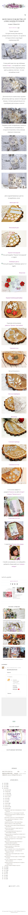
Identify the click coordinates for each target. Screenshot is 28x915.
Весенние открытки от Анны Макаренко (14, 817)
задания (4, 775)
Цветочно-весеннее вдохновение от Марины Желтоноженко (13, 842)
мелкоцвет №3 (14, 202)
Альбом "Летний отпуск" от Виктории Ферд (15, 837)
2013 (5, 877)
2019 (5, 867)
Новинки (11, 492)
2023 (5, 783)
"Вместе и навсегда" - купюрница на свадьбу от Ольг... (13, 851)
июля (6, 798)
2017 (5, 870)
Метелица (14, 417)
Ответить (9, 672)
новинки (9, 775)
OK (8, 667)
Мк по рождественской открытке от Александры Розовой (13, 831)
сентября (7, 795)
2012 (5, 878)
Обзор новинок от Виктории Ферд (13, 823)
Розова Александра (18, 544)
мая (6, 801)
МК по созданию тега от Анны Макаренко (15, 849)
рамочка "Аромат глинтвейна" (14, 325)
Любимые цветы (14, 261)
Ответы (10, 676)
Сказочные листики (14, 518)
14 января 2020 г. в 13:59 (15, 667)
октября (7, 793)
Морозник (22, 273)
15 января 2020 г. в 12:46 (16, 683)
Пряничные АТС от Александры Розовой (14, 813)
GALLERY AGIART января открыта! (12, 865)
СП (25, 771)
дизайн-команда (22, 773)
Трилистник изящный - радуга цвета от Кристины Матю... (14, 828)
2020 (5, 788)
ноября (7, 791)
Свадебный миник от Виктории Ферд (13, 822)
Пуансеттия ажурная (14, 253)
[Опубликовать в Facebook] (10, 584)
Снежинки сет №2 (14, 464)
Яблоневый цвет (14, 227)
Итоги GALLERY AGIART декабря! (12, 844)
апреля (7, 803)
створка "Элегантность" (14, 494)
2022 (5, 785)
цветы (20, 775)
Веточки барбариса (14, 394)
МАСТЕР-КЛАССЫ (7, 771)
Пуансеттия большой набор (14, 298)
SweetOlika (13, 912)
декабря (7, 790)
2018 (5, 868)
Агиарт (9, 65)
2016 (5, 872)
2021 (5, 786)
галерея (16, 773)
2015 (5, 873)
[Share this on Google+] (15, 584)
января (7, 808)
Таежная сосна (14, 348)
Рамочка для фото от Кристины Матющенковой (12, 846)
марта (6, 805)
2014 (5, 875)
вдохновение (13, 27)
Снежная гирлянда (14, 442)
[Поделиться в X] (13, 584)
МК (18, 771)
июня (6, 800)
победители (14, 775)
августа (7, 796)
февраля (7, 806)
